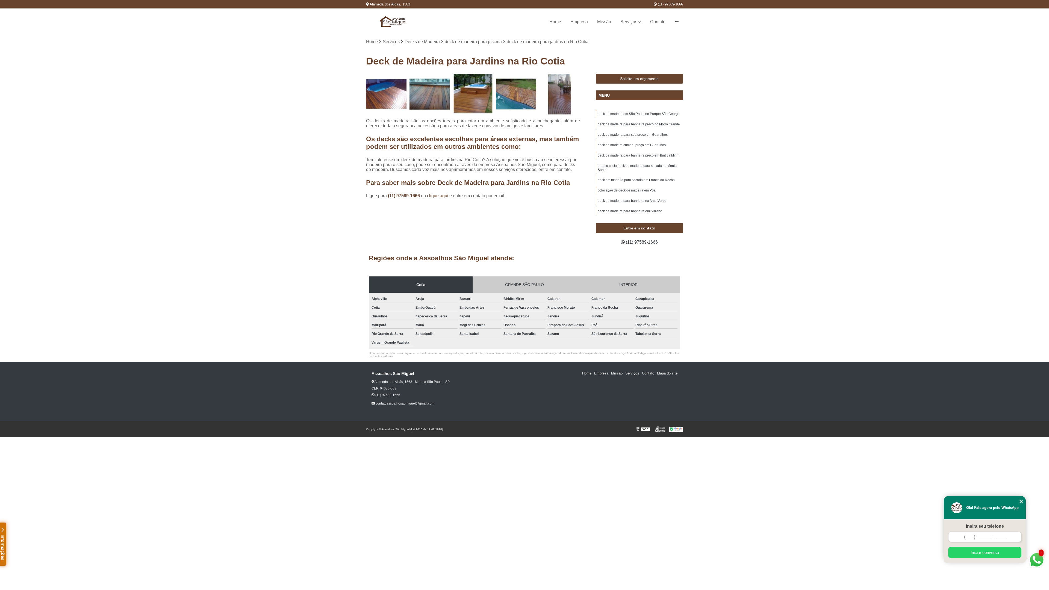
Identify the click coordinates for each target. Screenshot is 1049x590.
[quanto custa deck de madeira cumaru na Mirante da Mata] (386, 94)
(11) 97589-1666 (670, 4)
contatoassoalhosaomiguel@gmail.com (404, 403)
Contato (657, 21)
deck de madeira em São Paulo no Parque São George (639, 114)
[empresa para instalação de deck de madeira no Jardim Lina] (429, 94)
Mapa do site (667, 373)
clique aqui (437, 195)
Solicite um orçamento (639, 78)
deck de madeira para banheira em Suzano (630, 211)
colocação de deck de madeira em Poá (627, 190)
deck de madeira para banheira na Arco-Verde (632, 201)
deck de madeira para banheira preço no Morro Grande (639, 124)
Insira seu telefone (985, 526)
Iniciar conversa (985, 552)
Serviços (628, 21)
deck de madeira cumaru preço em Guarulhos (632, 145)
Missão (604, 21)
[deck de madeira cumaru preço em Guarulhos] (559, 94)
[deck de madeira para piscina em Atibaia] (473, 94)
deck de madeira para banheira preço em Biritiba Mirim (638, 155)
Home (555, 21)
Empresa (579, 21)
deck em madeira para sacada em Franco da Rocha (636, 180)
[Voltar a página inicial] (393, 21)
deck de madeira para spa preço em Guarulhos (633, 135)
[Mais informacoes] (677, 22)
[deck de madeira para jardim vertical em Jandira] (516, 94)
